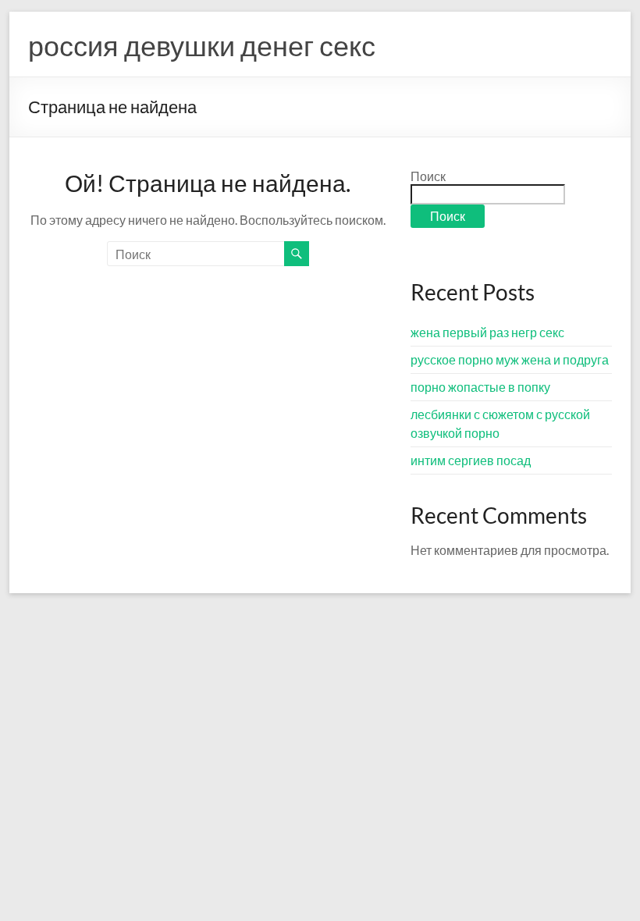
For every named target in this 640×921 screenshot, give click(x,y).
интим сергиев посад (471, 460)
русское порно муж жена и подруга (510, 359)
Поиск (428, 176)
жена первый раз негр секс (487, 332)
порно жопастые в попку (480, 386)
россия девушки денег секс (201, 45)
